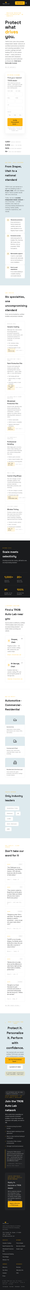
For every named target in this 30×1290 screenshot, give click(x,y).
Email (8, 98)
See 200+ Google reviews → (12, 1005)
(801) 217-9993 (6, 1234)
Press (4, 1276)
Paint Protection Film (8, 1246)
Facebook (17, 1286)
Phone (17, 98)
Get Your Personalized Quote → (15, 1060)
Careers (5, 1273)
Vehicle (9, 111)
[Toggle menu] (26, 3)
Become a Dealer (20, 1246)
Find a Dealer (19, 1243)
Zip (8, 104)
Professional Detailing (8, 1254)
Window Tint (6, 1259)
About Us (5, 1267)
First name (10, 91)
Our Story (5, 1270)
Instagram (5, 1286)
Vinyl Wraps (6, 1257)
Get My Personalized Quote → (15, 122)
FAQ (17, 1273)
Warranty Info (19, 1270)
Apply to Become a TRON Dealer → (15, 1204)
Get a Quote (20, 3)
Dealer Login (19, 1249)
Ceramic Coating (7, 1243)
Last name (18, 91)
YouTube (11, 1286)
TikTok (22, 1286)
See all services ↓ (10, 67)
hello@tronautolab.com (8, 1236)
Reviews (18, 1267)
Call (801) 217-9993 (15, 1067)
